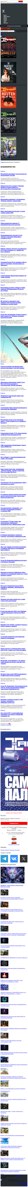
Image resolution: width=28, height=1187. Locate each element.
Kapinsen (2, 960)
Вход (26, 2)
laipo (2, 1032)
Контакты (25, 1185)
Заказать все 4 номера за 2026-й (14, 812)
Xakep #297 (3, 325)
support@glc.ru (19, 1175)
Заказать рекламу (5, 850)
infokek (2, 1173)
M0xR (2, 1103)
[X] (23, 858)
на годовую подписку (17, 2)
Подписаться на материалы (14, 25)
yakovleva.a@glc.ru (18, 1176)
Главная (3, 162)
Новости (3, 171)
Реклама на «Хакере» (23, 1184)
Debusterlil (3, 949)
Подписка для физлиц (22, 1182)
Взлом (2, 364)
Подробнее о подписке (14, 844)
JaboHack (3, 1149)
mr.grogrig (3, 1044)
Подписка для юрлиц (14, 850)
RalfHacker (3, 972)
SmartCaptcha (17, 826)
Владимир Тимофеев (5, 1080)
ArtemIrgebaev (4, 913)
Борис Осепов (3, 1068)
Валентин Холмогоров (5, 1091)
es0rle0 (2, 901)
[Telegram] (4, 858)
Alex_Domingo (4, 1161)
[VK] (14, 858)
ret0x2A (2, 925)
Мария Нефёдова (4, 889)
